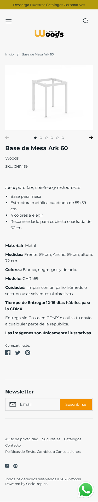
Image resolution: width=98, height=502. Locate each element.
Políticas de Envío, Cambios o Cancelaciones (42, 451)
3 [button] (46, 138)
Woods (12, 158)
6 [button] (63, 138)
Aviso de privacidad (21, 439)
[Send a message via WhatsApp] (85, 489)
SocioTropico (37, 484)
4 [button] (52, 138)
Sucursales (51, 439)
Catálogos (72, 439)
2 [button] (41, 138)
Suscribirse (75, 404)
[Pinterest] (13, 465)
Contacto (13, 445)
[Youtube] (5, 465)
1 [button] (35, 138)
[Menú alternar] (8, 20)
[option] (49, 97)
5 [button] (57, 138)
